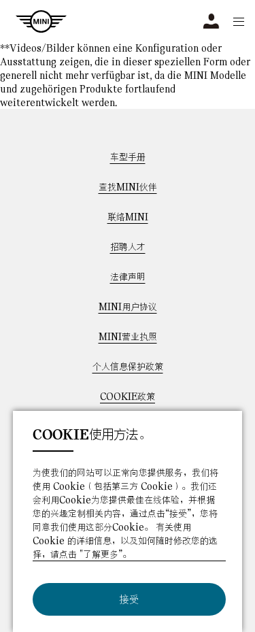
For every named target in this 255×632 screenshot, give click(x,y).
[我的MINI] (211, 21)
